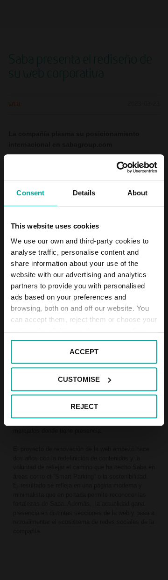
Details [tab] (84, 193)
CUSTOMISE (79, 379)
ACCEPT (84, 352)
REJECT (84, 406)
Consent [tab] (30, 193)
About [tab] (137, 193)
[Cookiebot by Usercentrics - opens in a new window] (118, 167)
